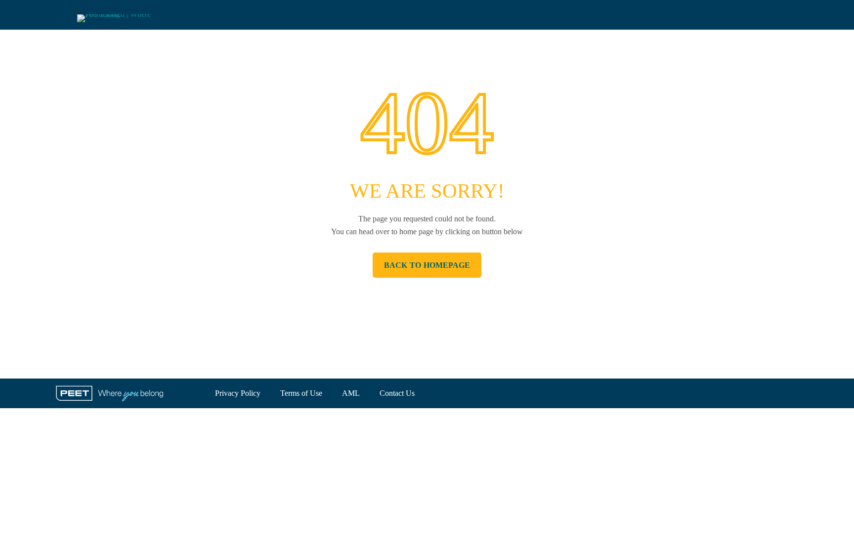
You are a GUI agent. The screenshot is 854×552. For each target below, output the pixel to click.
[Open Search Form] (794, 15)
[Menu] (59, 15)
